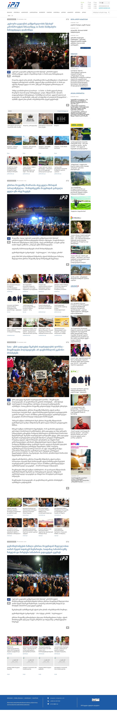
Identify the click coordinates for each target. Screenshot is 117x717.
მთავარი (9, 12)
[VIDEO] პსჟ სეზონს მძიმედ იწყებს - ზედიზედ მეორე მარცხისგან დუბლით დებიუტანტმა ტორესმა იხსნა (30, 650)
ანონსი (84, 12)
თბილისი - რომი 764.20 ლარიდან (60, 147)
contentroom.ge (10, 335)
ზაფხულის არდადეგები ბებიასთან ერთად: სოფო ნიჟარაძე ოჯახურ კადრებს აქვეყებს (30, 531)
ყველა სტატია (85, 88)
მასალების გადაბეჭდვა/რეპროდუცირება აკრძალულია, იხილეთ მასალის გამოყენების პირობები (22, 703)
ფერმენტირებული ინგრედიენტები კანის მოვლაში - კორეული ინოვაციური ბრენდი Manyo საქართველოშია (60, 331)
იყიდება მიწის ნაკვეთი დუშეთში (45, 668)
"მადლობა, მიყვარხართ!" (78, 211)
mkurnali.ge (10, 515)
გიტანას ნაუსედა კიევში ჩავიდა (80, 25)
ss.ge (8, 674)
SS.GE (10, 111)
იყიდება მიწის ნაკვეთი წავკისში (13, 668)
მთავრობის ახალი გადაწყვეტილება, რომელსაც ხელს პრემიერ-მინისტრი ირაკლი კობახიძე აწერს (14, 170)
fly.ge (8, 153)
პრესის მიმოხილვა (77, 93)
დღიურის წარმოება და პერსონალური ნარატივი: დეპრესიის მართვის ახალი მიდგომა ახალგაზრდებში (30, 511)
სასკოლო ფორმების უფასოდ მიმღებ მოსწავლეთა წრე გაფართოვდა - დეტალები (14, 307)
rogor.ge (40, 535)
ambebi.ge (9, 291)
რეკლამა (35, 698)
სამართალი (24, 12)
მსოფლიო (42, 12)
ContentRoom (65, 316)
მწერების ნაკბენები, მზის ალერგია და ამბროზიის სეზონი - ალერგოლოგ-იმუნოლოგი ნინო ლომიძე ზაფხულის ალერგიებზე (30, 331)
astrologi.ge (41, 653)
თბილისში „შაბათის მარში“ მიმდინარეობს (79, 31)
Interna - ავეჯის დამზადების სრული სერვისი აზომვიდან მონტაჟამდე (14, 330)
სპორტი (63, 12)
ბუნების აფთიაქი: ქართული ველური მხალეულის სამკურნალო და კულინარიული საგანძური (14, 511)
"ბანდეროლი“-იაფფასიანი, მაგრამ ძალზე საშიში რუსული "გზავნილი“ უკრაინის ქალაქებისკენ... (80, 167)
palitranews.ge (42, 312)
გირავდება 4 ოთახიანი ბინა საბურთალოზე (60, 668)
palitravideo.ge (10, 173)
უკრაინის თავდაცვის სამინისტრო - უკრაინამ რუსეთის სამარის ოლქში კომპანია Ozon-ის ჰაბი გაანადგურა (78, 41)
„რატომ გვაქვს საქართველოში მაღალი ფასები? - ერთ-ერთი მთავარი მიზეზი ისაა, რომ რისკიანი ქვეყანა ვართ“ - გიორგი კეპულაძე (80, 434)
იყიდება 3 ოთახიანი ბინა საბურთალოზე (30, 668)
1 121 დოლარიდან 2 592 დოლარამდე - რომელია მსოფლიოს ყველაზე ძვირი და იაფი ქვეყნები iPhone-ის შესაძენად (80, 411)
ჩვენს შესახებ (18, 698)
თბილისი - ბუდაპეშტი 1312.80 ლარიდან (44, 147)
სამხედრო (70, 12)
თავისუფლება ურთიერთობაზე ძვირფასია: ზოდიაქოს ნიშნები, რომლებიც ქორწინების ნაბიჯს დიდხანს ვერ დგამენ (60, 532)
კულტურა (77, 12)
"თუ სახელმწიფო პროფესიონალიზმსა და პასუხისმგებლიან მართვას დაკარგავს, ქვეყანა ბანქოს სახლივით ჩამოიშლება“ (79, 191)
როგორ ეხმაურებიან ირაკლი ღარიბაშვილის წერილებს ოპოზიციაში (45, 307)
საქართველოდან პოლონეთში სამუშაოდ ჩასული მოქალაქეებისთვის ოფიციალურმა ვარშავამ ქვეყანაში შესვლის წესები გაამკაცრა (61, 310)
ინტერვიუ (74, 54)
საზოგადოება (34, 12)
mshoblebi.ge (42, 515)
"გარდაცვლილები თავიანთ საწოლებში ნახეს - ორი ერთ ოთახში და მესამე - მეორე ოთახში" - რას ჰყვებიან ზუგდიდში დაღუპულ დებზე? (79, 145)
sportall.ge (9, 653)
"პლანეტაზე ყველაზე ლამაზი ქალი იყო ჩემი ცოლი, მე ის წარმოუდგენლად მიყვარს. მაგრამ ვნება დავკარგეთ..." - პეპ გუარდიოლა (46, 651)
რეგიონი (49, 12)
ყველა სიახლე (85, 47)
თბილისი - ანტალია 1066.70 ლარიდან (12, 147)
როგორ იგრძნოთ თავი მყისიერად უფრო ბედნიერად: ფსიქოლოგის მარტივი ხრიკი (46, 531)
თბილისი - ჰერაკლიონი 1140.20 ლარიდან (29, 147)
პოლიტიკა (17, 12)
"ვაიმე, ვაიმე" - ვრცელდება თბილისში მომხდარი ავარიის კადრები (60, 169)
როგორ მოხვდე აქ (62, 111)
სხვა (9, 15)
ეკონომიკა (56, 12)
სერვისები (27, 698)
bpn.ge (82, 2)
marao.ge (9, 535)
